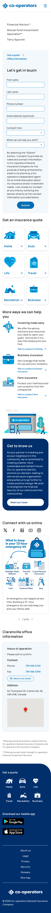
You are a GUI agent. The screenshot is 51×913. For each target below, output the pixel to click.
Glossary (25, 872)
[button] (19, 619)
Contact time (14, 127)
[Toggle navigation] (45, 5)
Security (25, 866)
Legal (26, 855)
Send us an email (22, 678)
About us (25, 850)
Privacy (25, 861)
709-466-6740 (33, 665)
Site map (25, 877)
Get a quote (13, 55)
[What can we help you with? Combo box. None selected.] (25, 145)
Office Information (17, 58)
